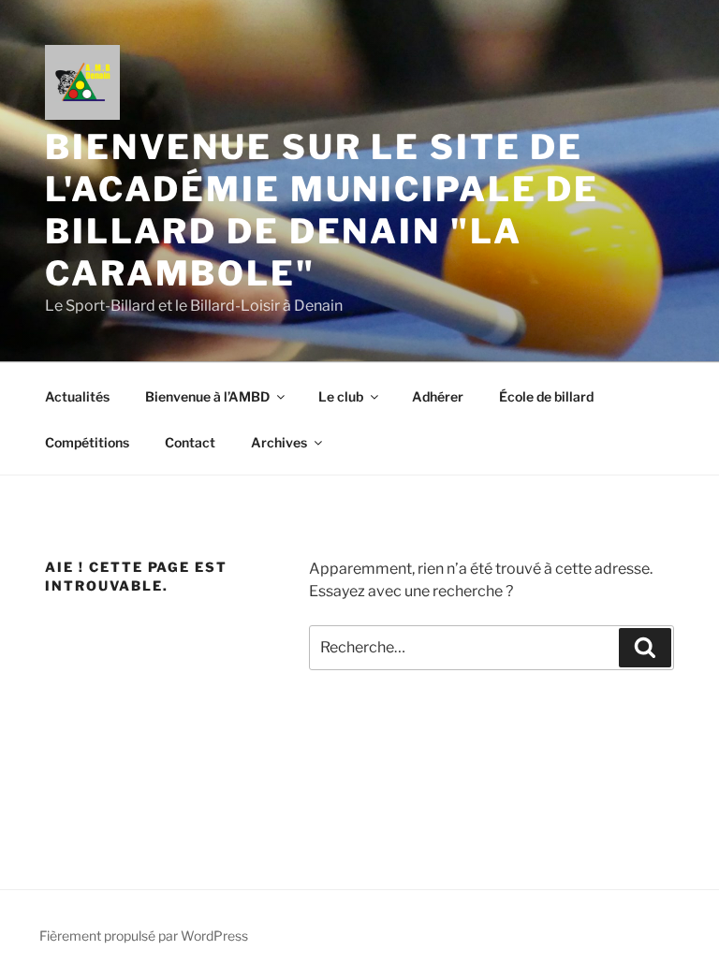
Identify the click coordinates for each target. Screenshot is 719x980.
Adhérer (437, 396)
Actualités (77, 396)
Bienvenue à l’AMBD (207, 396)
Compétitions (87, 442)
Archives (279, 442)
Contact (190, 442)
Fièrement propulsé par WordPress (143, 935)
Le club (340, 396)
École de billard (546, 396)
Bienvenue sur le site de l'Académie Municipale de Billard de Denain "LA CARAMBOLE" (322, 210)
